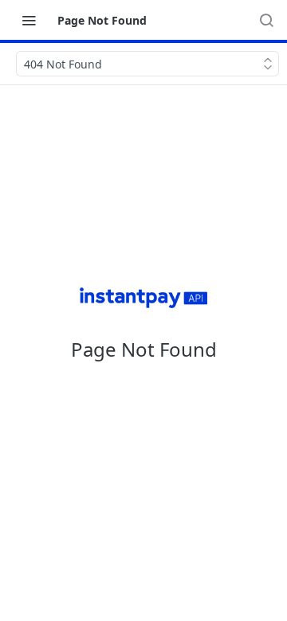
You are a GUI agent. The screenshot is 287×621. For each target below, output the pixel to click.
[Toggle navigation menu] (28, 20)
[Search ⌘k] (266, 20)
